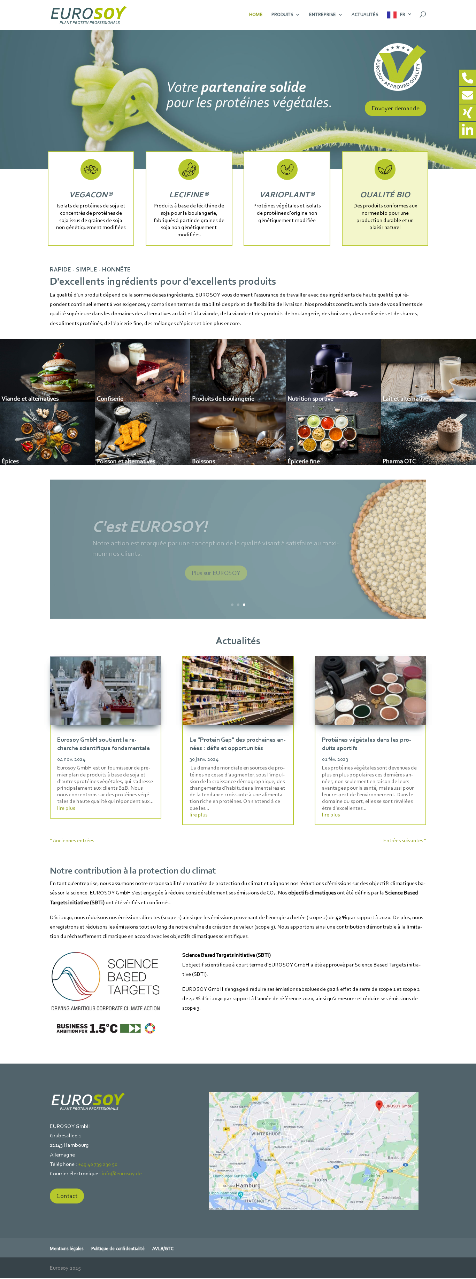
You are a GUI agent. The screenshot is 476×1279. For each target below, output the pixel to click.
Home (256, 14)
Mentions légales (67, 1249)
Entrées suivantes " (404, 840)
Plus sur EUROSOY (216, 573)
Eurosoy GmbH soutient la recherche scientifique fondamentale (103, 743)
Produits (282, 14)
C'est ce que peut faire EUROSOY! (208, 526)
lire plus (66, 808)
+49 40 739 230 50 (97, 1164)
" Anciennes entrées (72, 840)
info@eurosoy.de (122, 1173)
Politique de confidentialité (118, 1249)
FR (402, 14)
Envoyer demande (395, 108)
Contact (66, 1196)
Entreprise (322, 14)
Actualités (365, 14)
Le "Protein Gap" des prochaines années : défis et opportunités (238, 743)
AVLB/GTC (163, 1249)
